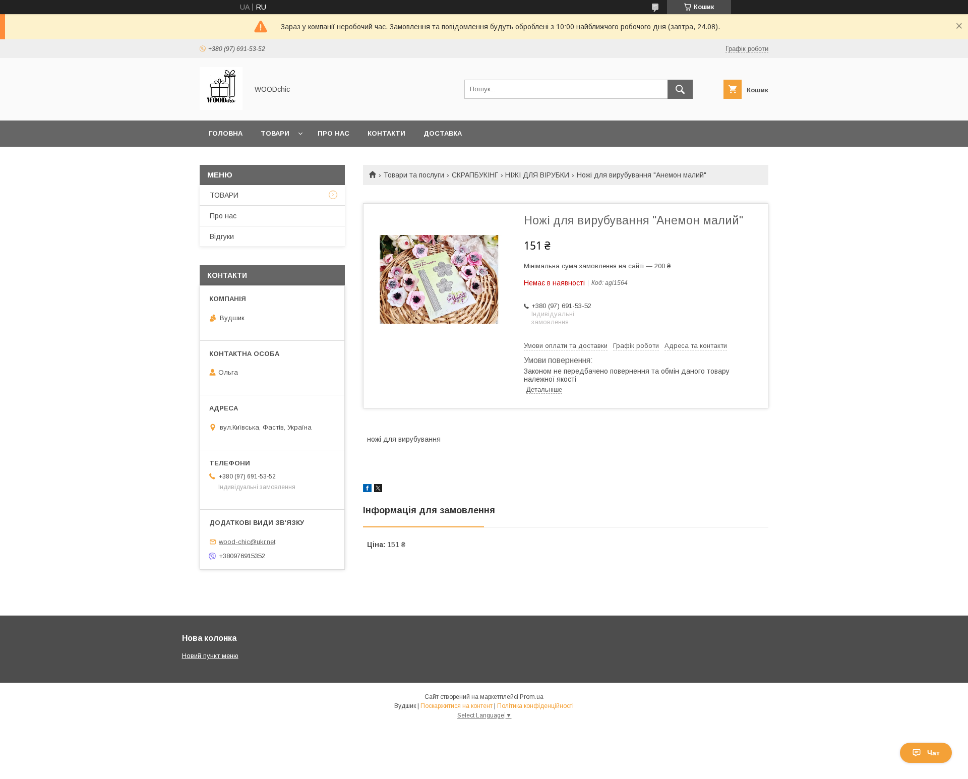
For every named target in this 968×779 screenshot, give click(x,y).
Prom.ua (531, 696)
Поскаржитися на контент (456, 705)
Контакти (386, 133)
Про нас (333, 133)
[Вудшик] (221, 107)
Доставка (443, 133)
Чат (933, 753)
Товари (275, 133)
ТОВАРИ (224, 195)
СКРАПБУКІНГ (475, 175)
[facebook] (367, 490)
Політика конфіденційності (535, 705)
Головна (226, 133)
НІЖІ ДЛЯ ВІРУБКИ (537, 175)
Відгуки (222, 236)
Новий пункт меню (210, 656)
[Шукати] (680, 89)
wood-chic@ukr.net (247, 542)
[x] (378, 490)
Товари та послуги (413, 175)
